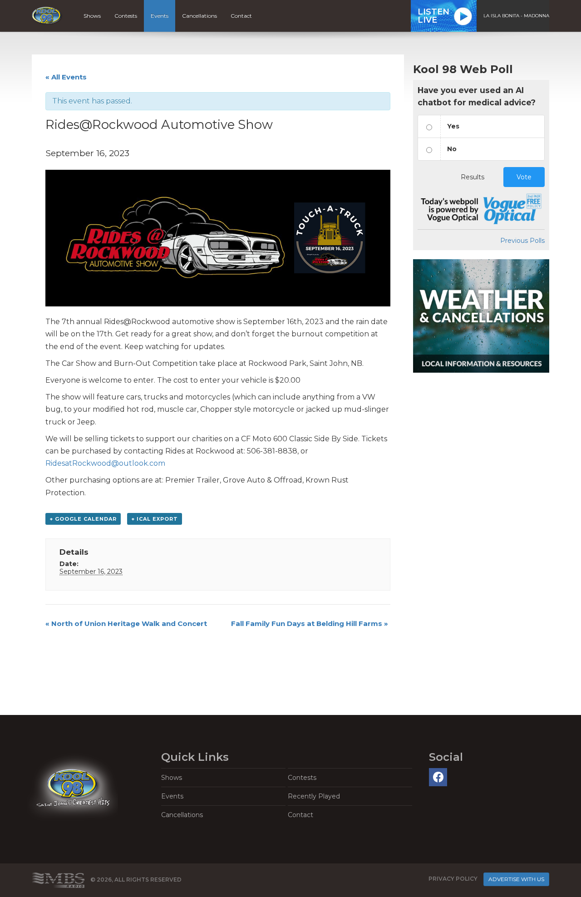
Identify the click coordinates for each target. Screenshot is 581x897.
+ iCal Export (154, 519)
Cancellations (199, 15)
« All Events (66, 77)
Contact (241, 15)
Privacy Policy (453, 878)
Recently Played (314, 796)
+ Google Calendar (83, 519)
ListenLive (433, 16)
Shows (92, 15)
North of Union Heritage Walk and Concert (126, 623)
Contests (125, 15)
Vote (524, 177)
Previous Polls (522, 241)
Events (159, 15)
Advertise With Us (516, 879)
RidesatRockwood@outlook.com (105, 463)
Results (472, 177)
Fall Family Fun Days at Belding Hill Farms (309, 623)
